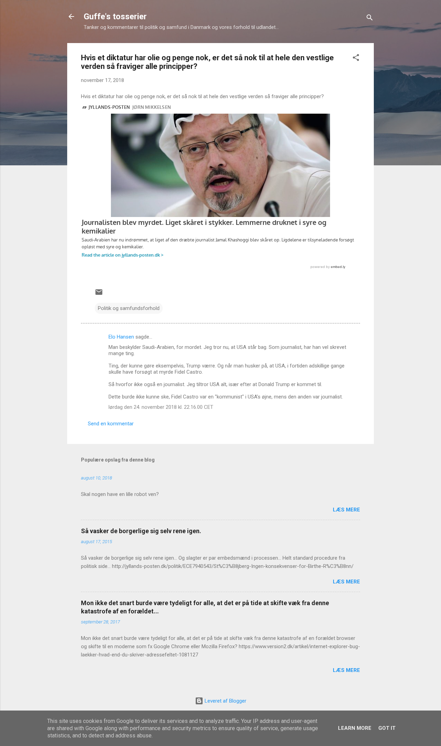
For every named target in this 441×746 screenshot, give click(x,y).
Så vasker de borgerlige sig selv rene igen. (141, 531)
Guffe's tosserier (115, 16)
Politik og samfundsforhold (129, 308)
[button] (356, 58)
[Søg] (370, 18)
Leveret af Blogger (224, 701)
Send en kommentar (111, 424)
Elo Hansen (121, 337)
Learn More (354, 728)
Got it (387, 728)
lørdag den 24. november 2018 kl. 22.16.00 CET (161, 407)
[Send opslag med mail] (99, 294)
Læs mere (346, 510)
